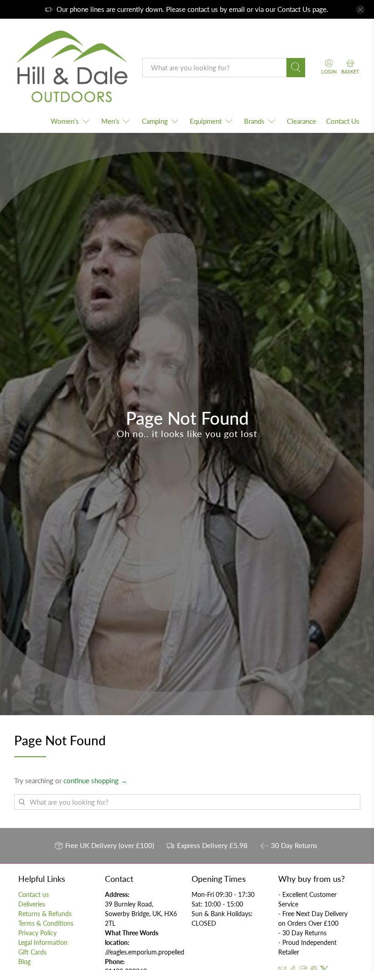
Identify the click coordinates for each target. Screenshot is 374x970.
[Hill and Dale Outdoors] (72, 67)
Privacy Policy (37, 933)
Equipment (206, 121)
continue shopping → (95, 780)
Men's (110, 121)
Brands (254, 121)
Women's (65, 121)
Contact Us (294, 9)
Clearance (301, 121)
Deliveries (31, 904)
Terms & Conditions (45, 923)
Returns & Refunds (45, 913)
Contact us (33, 894)
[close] (360, 9)
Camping (155, 121)
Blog (24, 961)
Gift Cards (32, 952)
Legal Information (43, 942)
